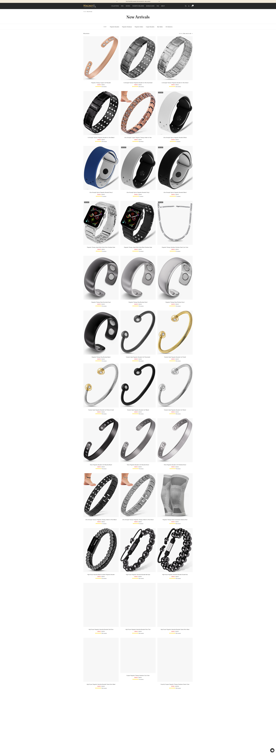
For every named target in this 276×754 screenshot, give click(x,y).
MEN (122, 6)
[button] (272, 750)
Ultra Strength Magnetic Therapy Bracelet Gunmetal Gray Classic (175, 737)
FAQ (158, 6)
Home (84, 11)
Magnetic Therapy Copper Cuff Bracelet (101, 82)
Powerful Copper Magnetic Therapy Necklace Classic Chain (175, 684)
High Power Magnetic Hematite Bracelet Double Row (175, 574)
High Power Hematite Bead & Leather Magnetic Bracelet (101, 574)
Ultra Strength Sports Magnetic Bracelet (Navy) (101, 192)
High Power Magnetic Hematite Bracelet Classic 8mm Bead (175, 629)
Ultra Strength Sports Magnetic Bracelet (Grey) (138, 192)
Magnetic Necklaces (127, 26)
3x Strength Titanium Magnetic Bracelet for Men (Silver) (175, 82)
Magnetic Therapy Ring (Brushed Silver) (138, 302)
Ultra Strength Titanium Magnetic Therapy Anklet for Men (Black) (101, 519)
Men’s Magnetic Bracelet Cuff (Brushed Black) (101, 464)
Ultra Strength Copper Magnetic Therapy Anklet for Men (138, 137)
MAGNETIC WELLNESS (138, 6)
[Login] (188, 6)
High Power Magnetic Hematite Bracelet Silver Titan (138, 629)
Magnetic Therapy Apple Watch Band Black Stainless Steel (138, 247)
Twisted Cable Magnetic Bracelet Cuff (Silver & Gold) (101, 410)
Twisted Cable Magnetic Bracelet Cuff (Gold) (175, 357)
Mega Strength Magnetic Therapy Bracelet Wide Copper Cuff (101, 737)
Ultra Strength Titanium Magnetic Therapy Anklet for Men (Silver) (138, 519)
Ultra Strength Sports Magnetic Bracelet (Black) (175, 192)
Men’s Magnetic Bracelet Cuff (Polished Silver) (175, 464)
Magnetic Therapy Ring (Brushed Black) (101, 357)
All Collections (169, 26)
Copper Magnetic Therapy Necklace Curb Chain (138, 675)
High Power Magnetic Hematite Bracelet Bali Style (138, 574)
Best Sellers (160, 26)
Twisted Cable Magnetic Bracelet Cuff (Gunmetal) (138, 357)
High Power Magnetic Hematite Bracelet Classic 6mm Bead (101, 684)
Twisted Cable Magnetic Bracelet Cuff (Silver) (175, 410)
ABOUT (163, 6)
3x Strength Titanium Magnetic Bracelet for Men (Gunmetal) (138, 82)
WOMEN (128, 6)
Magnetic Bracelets (114, 26)
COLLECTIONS (115, 6)
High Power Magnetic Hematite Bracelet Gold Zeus (101, 629)
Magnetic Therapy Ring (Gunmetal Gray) (101, 302)
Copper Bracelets (150, 26)
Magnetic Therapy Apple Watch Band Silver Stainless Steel (101, 247)
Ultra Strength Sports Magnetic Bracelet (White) (175, 137)
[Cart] (192, 6)
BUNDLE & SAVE (150, 6)
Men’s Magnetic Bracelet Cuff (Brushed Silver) (138, 464)
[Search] (185, 6)
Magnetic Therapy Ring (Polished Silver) (175, 302)
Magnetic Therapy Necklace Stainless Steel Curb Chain (175, 247)
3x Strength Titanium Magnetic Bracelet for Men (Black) (101, 137)
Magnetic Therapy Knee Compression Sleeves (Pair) (175, 519)
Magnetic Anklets (139, 26)
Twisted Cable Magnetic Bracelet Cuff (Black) (138, 410)
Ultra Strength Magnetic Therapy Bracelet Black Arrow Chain (138, 737)
